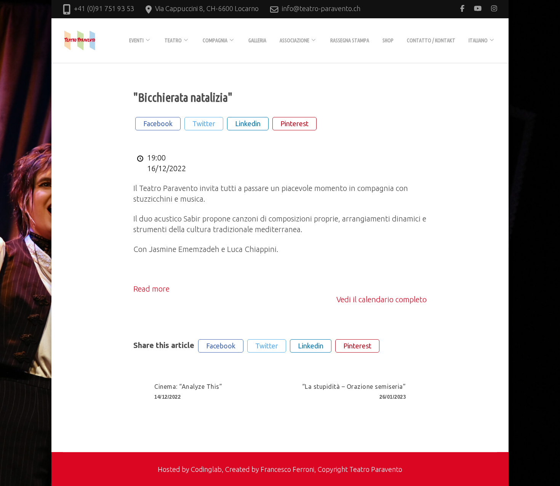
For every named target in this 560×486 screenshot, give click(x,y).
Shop (388, 40)
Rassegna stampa (349, 40)
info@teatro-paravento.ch (321, 8)
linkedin (248, 123)
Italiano (478, 40)
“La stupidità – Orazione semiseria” (354, 391)
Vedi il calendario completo (381, 299)
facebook (158, 123)
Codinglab (206, 469)
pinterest (294, 123)
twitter (203, 123)
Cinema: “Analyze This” (188, 391)
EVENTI (136, 40)
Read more (151, 288)
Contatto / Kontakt (431, 40)
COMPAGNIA (215, 40)
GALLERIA (257, 40)
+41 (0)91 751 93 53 (104, 8)
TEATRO (173, 40)
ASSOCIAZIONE (294, 40)
